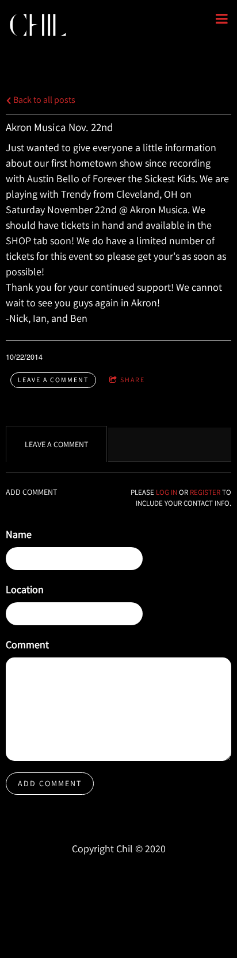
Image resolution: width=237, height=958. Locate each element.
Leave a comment (53, 379)
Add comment (50, 783)
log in (166, 492)
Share (132, 379)
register (205, 492)
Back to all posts (43, 99)
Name (19, 534)
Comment (27, 644)
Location (25, 589)
